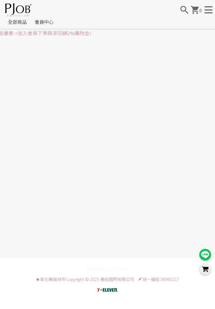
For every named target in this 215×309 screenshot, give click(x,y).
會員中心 (44, 21)
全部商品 (17, 21)
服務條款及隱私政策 (107, 269)
